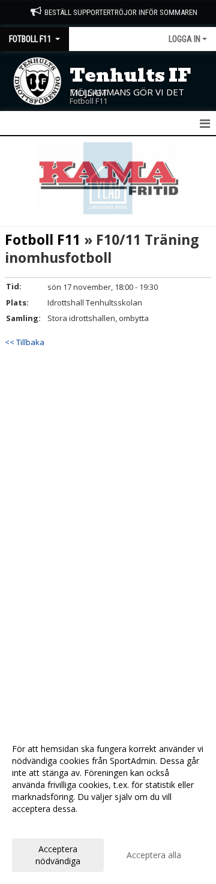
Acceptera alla (154, 855)
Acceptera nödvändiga (57, 855)
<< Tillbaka (24, 342)
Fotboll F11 (42, 239)
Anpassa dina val (44, 824)
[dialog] (108, 804)
